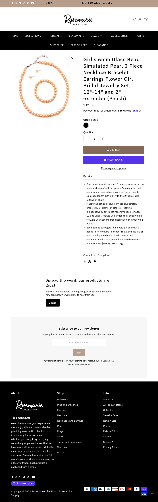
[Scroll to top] (152, 493)
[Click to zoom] (72, 58)
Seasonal (75, 35)
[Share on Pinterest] (95, 261)
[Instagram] (16, 3)
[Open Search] (134, 19)
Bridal (55, 35)
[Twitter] (28, 3)
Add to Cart (113, 149)
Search (107, 436)
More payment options (113, 168)
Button (52, 302)
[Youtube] (32, 3)
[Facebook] (12, 3)
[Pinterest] (20, 3)
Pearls (60, 452)
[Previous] (49, 3)
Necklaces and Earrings (70, 420)
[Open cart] (145, 19)
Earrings (61, 410)
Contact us (89, 255)
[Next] (108, 3)
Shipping (108, 441)
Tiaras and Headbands (69, 441)
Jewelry (96, 35)
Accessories (119, 35)
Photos (107, 425)
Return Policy (110, 431)
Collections (33, 35)
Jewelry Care (110, 415)
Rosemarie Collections (44, 491)
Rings (60, 431)
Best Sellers (79, 45)
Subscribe (57, 45)
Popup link (103, 255)
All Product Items (113, 404)
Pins (59, 425)
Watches (62, 447)
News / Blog (109, 420)
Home (14, 35)
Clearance (101, 45)
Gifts (141, 35)
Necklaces (63, 415)
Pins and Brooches (67, 404)
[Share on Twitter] (90, 261)
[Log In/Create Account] (140, 19)
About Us (108, 399)
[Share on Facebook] (85, 261)
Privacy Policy (111, 447)
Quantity (88, 132)
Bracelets (62, 399)
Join (79, 352)
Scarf (60, 436)
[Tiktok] (23, 3)
